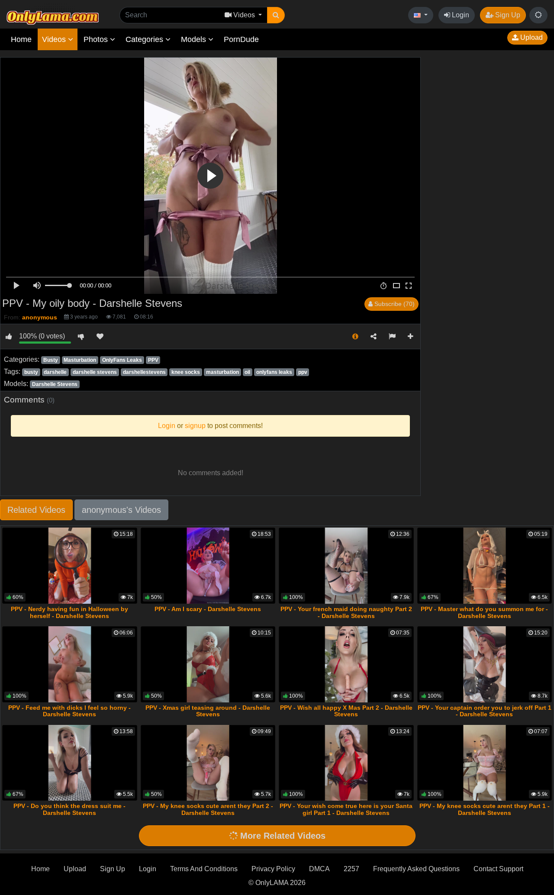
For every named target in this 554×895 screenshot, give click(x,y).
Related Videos (36, 510)
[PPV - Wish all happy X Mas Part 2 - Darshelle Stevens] (346, 664)
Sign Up (506, 15)
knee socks (185, 372)
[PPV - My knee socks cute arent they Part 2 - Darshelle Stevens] (208, 763)
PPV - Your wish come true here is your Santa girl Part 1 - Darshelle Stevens (346, 809)
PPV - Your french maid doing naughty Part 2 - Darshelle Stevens (346, 612)
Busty (50, 360)
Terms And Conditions (204, 868)
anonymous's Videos (121, 510)
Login (459, 15)
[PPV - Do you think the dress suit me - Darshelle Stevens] (69, 763)
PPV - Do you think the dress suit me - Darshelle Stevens (69, 809)
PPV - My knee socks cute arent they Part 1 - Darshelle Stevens (484, 809)
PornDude (241, 39)
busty (31, 372)
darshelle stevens (95, 372)
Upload (531, 37)
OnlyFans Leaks (122, 360)
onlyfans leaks (274, 372)
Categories (145, 39)
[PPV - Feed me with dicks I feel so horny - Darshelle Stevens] (69, 664)
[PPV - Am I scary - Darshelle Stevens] (208, 565)
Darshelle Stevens (54, 384)
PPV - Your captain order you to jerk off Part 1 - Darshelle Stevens (484, 711)
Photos (97, 39)
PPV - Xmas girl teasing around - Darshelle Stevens (207, 711)
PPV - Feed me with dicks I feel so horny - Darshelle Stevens (69, 711)
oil (247, 372)
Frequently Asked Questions (416, 868)
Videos (55, 39)
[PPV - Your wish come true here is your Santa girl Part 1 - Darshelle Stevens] (346, 763)
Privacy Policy (273, 868)
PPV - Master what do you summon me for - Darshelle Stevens (484, 612)
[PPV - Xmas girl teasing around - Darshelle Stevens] (208, 664)
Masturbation (80, 360)
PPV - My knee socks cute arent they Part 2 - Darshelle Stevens (208, 809)
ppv (302, 372)
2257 (351, 868)
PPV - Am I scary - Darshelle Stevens (208, 608)
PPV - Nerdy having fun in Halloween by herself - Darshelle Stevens (69, 612)
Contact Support (498, 868)
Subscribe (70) (394, 303)
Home (21, 39)
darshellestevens (144, 372)
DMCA (319, 868)
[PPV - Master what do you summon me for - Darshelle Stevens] (484, 565)
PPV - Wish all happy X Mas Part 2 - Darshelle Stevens (346, 711)
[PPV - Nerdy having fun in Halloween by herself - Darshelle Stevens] (69, 565)
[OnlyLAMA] (52, 15)
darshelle (55, 372)
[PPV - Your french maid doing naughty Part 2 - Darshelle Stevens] (346, 565)
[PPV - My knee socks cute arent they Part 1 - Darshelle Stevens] (484, 763)
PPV (153, 360)
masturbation (222, 372)
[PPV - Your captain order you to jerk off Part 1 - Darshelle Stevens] (484, 664)
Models (194, 39)
